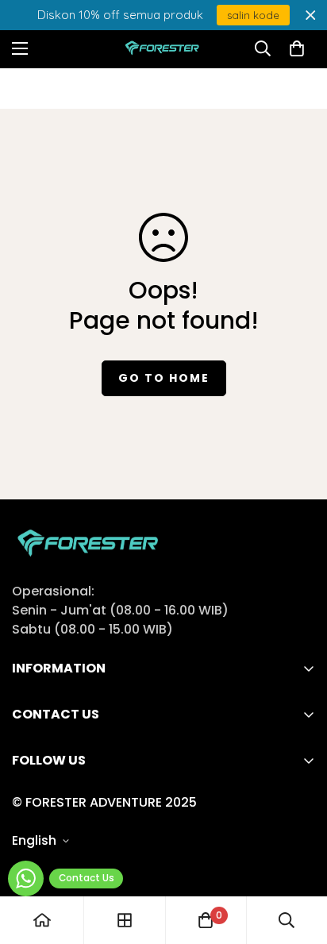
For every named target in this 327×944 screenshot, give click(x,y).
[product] (42, 920)
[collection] (125, 920)
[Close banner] (311, 15)
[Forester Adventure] (164, 48)
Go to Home (164, 378)
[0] (297, 48)
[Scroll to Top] (298, 860)
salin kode (253, 15)
